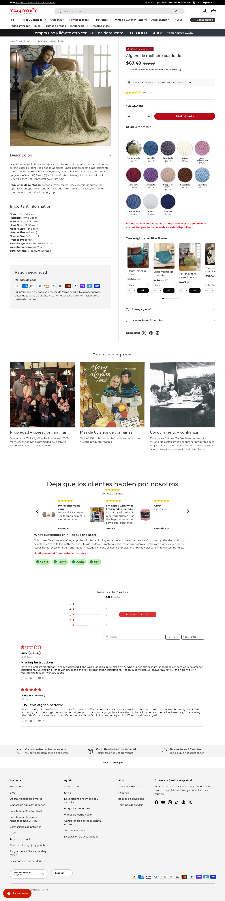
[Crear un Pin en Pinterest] (157, 333)
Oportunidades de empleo (26, 798)
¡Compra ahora (90, 2)
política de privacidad (131, 798)
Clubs (37, 25)
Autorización (159, 19)
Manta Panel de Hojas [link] (137, 272)
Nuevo (178, 19)
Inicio (12, 41)
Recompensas (101, 25)
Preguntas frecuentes (77, 808)
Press (13, 833)
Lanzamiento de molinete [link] (163, 273)
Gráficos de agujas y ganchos (27, 804)
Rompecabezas (79, 19)
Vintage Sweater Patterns (131, 19)
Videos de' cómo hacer (78, 814)
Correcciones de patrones (25, 826)
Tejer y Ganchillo (32, 19)
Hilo (12, 19)
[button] (176, 11)
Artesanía (56, 19)
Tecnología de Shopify (39, 890)
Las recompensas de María (26, 861)
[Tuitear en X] (144, 333)
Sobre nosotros (19, 786)
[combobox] (119, 11)
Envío (67, 792)
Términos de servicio (76, 830)
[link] (138, 255)
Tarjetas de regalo (55, 25)
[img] (112, 490)
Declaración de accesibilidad (81, 836)
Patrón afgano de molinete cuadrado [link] (188, 275)
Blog (12, 792)
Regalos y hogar (20, 25)
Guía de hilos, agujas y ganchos (29, 845)
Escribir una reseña (137, 614)
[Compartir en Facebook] (150, 333)
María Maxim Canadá (131, 786)
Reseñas (123, 792)
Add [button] (143, 290)
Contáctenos (72, 786)
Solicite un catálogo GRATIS (26, 811)
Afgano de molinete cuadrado (49, 41)
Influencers (77, 25)
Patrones (102, 19)
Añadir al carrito (185, 116)
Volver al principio (113, 762)
